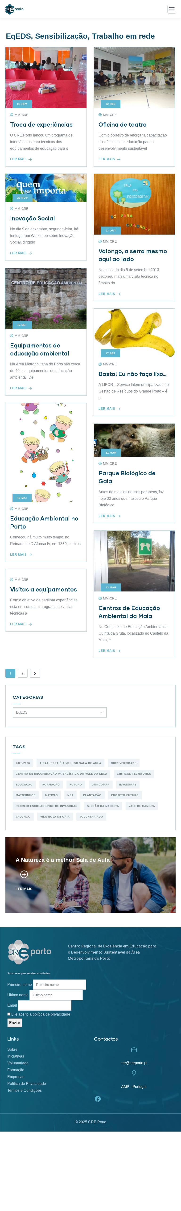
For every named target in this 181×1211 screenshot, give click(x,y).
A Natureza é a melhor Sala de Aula (70, 763)
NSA (70, 795)
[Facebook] (97, 1099)
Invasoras (127, 784)
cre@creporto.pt (134, 1063)
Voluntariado (91, 816)
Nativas (51, 795)
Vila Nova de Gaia (55, 816)
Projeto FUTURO (125, 795)
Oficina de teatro (123, 124)
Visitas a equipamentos (43, 589)
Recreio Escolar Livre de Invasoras (46, 806)
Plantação (92, 795)
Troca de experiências (41, 124)
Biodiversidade (123, 763)
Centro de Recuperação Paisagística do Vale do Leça (61, 773)
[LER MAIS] (24, 874)
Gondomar (101, 784)
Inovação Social (32, 218)
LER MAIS (24, 889)
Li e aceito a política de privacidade (40, 1014)
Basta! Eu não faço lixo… (133, 373)
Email (12, 1005)
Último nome (18, 995)
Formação (51, 784)
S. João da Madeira (103, 806)
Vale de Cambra (142, 806)
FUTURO (76, 784)
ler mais (18, 159)
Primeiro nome (19, 985)
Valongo (23, 816)
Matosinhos (26, 795)
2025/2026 (23, 763)
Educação (24, 784)
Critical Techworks (134, 773)
